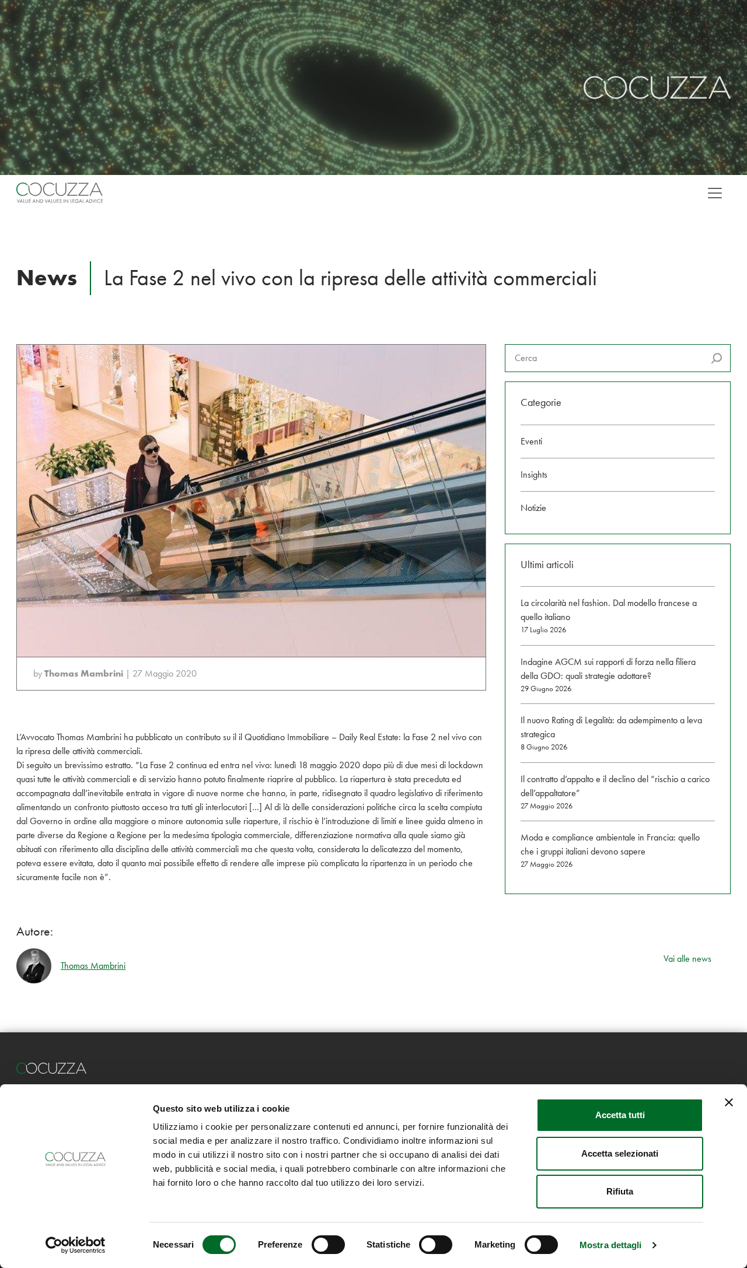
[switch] (328, 1244)
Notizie (533, 508)
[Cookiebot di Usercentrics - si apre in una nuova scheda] (76, 1245)
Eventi (531, 441)
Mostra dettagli (611, 1245)
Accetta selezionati (619, 1153)
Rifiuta (619, 1191)
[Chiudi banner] (729, 1102)
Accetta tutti (620, 1115)
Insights (534, 474)
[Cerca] (716, 358)
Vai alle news (687, 958)
